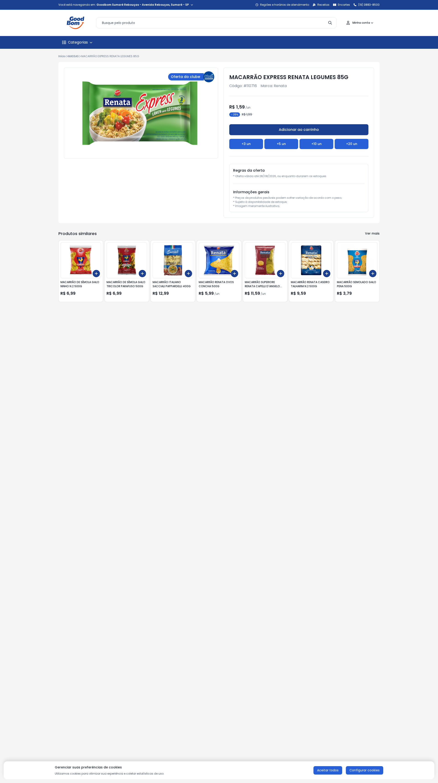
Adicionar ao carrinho (299, 129)
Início (62, 56)
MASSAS (73, 56)
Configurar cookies (364, 770)
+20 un (351, 144)
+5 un (281, 144)
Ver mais (372, 233)
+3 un (246, 144)
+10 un (316, 144)
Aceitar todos (328, 770)
